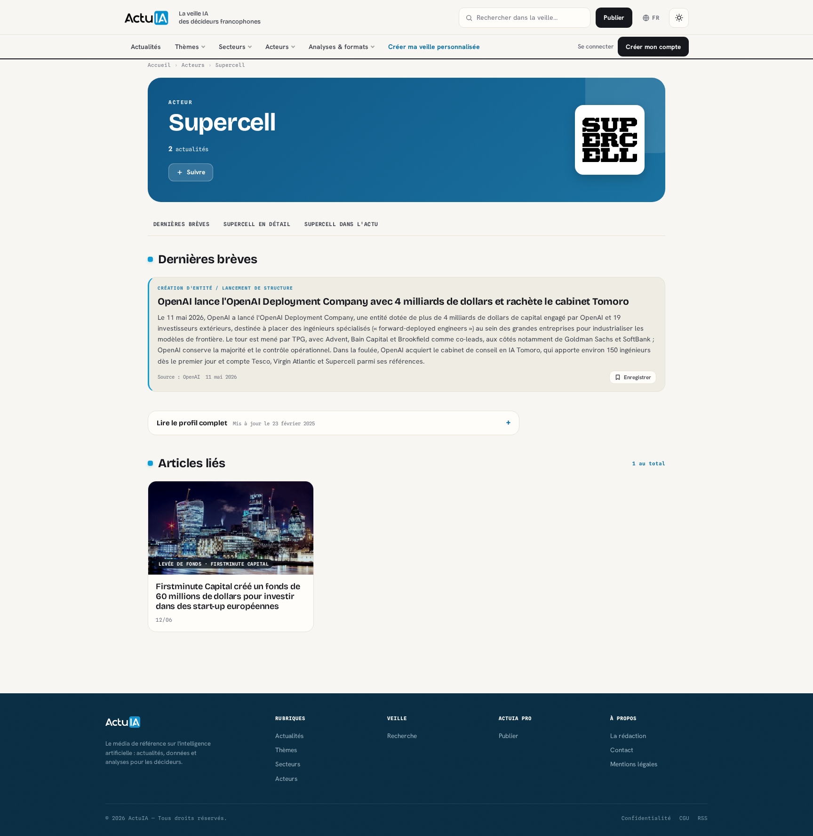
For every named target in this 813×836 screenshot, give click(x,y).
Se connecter (596, 46)
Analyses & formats (338, 46)
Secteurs (232, 46)
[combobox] (530, 18)
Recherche (402, 735)
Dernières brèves (181, 224)
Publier (614, 17)
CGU (684, 818)
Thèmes (187, 46)
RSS (703, 818)
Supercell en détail (256, 224)
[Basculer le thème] (679, 18)
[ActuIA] (146, 17)
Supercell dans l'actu (341, 224)
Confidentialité (646, 818)
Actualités (146, 46)
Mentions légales (633, 764)
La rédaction (628, 735)
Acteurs (277, 46)
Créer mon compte (653, 46)
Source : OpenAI (179, 377)
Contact (621, 750)
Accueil (159, 65)
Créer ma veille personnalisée (434, 46)
